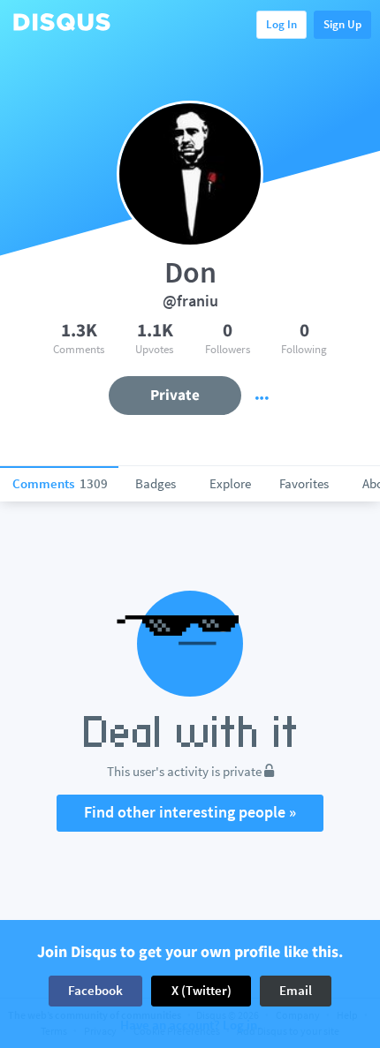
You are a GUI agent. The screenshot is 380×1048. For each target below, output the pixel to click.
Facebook (95, 990)
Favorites (304, 483)
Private (175, 394)
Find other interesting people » (190, 812)
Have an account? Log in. (190, 1025)
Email (295, 990)
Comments (60, 483)
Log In (281, 24)
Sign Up (342, 24)
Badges (155, 483)
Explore (230, 483)
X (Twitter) (201, 990)
